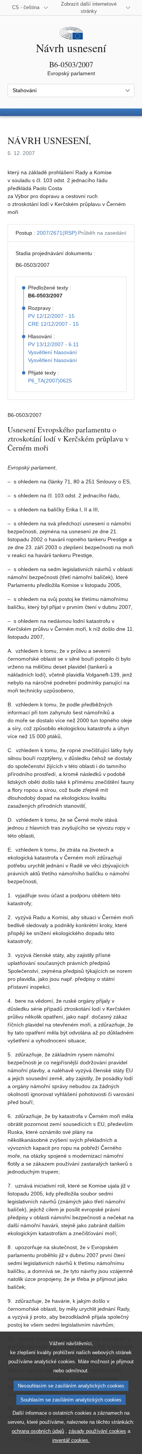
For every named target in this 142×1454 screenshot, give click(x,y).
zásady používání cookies (97, 1431)
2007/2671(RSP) (57, 233)
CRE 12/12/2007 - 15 (53, 324)
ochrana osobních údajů (38, 1431)
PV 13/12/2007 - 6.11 (53, 344)
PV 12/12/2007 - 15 (51, 316)
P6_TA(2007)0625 (50, 381)
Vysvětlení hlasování (52, 352)
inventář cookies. (71, 1440)
